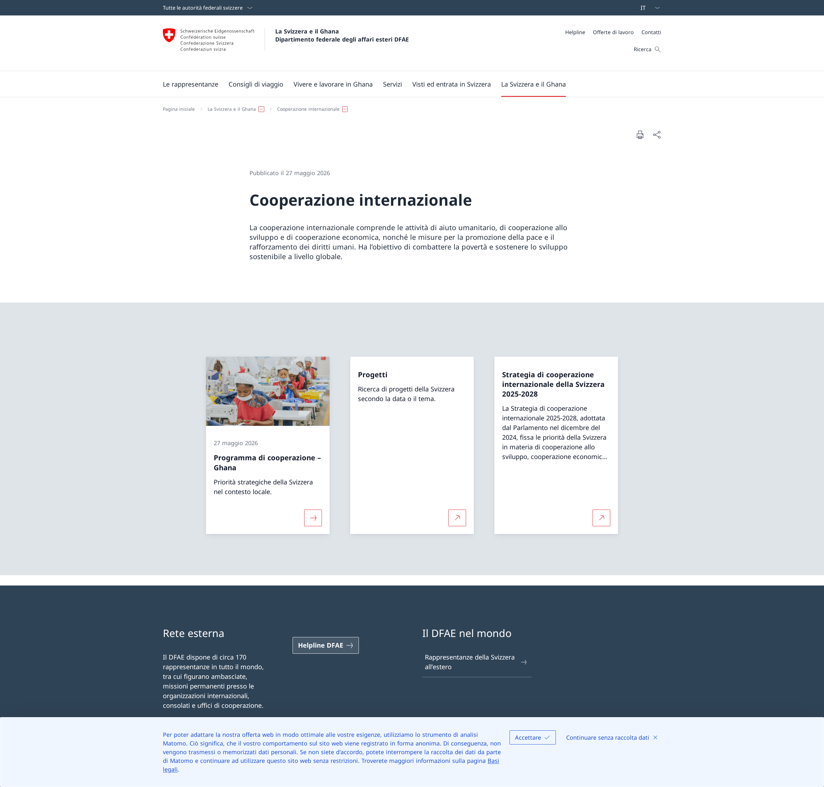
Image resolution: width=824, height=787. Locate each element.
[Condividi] (656, 134)
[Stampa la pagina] (640, 134)
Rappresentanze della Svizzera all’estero (470, 662)
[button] (190, 84)
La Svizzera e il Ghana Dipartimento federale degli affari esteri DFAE (342, 35)
